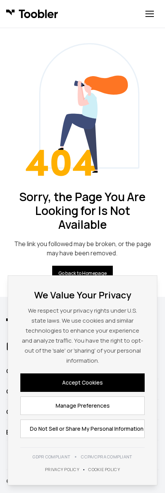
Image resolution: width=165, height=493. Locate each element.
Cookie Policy (104, 469)
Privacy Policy (62, 469)
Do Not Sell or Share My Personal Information (87, 428)
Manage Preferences (83, 405)
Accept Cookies (82, 382)
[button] (149, 14)
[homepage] (32, 14)
